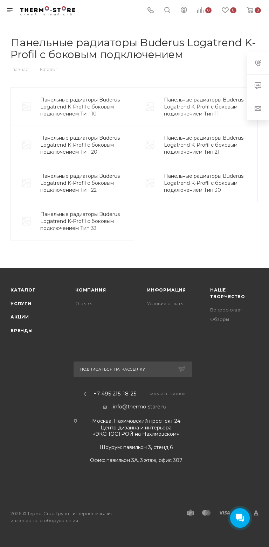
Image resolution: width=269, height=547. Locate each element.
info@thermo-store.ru (139, 407)
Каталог (23, 290)
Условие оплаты (165, 303)
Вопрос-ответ (226, 310)
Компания (90, 290)
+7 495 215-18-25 (115, 394)
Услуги (21, 303)
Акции (20, 317)
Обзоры (219, 319)
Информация (166, 290)
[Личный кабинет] (184, 11)
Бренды (22, 330)
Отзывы (83, 303)
